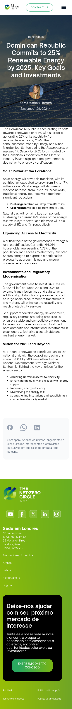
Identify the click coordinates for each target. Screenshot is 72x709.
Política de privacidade (49, 698)
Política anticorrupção (49, 690)
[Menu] (64, 7)
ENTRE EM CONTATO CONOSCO (32, 665)
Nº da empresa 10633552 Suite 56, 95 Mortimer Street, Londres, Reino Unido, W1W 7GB (15, 540)
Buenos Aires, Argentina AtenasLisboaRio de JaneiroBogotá (18, 570)
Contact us (40, 7)
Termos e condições (13, 698)
